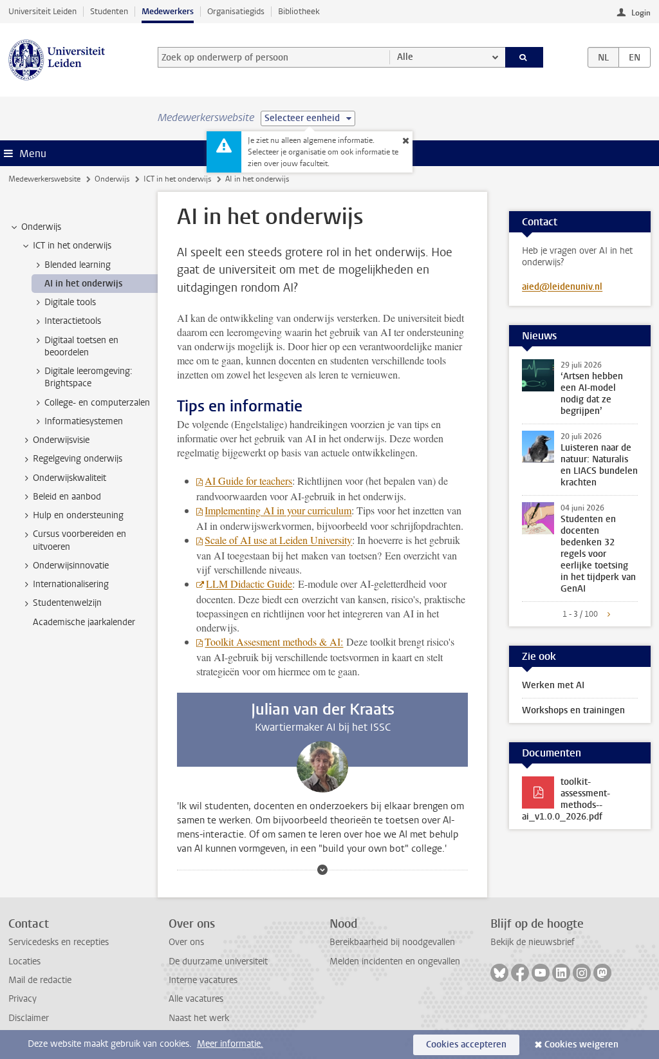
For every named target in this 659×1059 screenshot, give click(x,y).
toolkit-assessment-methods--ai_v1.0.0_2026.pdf (566, 799)
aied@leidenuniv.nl (562, 287)
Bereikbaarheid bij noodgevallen (392, 942)
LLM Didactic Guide (249, 583)
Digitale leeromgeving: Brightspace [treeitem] (88, 377)
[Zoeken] (524, 57)
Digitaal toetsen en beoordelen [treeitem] (81, 346)
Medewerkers (168, 11)
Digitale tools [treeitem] (70, 302)
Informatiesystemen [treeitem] (83, 421)
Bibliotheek (299, 11)
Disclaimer (28, 1018)
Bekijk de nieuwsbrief (532, 942)
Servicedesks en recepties (58, 942)
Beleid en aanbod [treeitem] (67, 497)
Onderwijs (112, 179)
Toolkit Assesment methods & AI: (274, 641)
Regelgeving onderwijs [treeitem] (77, 459)
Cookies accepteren (466, 1044)
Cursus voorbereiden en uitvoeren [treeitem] (79, 540)
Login (641, 13)
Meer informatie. (230, 1044)
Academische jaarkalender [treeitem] (84, 622)
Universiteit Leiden (42, 11)
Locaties (24, 961)
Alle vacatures (196, 999)
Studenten (109, 11)
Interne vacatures (203, 980)
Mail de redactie (39, 980)
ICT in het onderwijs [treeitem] (72, 245)
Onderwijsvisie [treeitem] (61, 440)
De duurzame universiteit (218, 961)
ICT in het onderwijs (177, 179)
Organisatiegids (236, 11)
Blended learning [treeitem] (77, 265)
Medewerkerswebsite (44, 179)
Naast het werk (199, 1018)
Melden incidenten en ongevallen (395, 961)
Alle (405, 57)
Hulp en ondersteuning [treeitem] (78, 515)
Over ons (186, 942)
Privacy (22, 999)
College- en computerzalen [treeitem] (97, 403)
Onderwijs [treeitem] (41, 227)
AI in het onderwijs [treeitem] (83, 283)
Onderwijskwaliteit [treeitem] (69, 478)
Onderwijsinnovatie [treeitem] (71, 565)
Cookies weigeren (581, 1044)
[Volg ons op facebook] (520, 973)
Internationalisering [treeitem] (71, 584)
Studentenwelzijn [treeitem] (67, 603)
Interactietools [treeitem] (72, 321)
